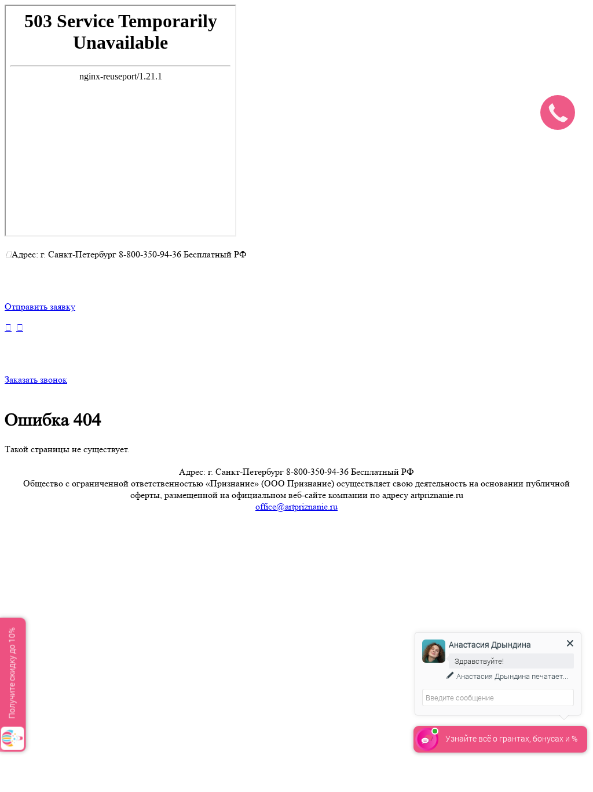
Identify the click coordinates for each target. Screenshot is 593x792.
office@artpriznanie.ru (296, 506)
